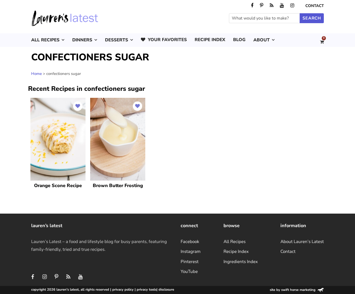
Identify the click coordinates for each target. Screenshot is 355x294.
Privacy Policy (123, 289)
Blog (239, 40)
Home (36, 73)
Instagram (191, 251)
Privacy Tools (146, 289)
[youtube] (282, 5)
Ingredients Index (240, 262)
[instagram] (292, 5)
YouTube (189, 271)
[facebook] (252, 5)
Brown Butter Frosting (118, 185)
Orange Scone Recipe (58, 185)
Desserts (116, 40)
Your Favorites (167, 40)
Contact (314, 5)
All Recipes (45, 40)
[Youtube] (80, 277)
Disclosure (166, 289)
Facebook (190, 242)
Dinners (82, 40)
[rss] (271, 5)
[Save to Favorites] (77, 106)
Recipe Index (210, 40)
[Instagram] (44, 277)
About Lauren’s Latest (302, 242)
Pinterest (190, 262)
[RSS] (68, 277)
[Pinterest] (56, 277)
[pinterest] (261, 5)
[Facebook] (32, 277)
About (261, 40)
